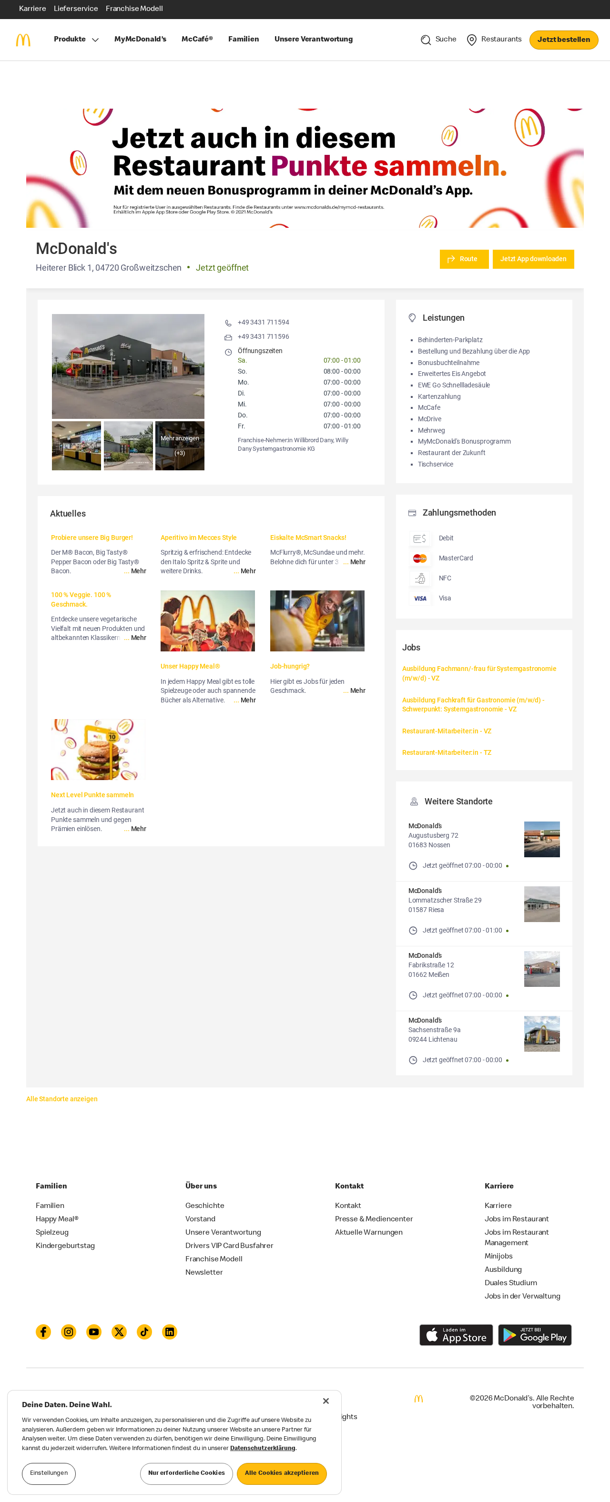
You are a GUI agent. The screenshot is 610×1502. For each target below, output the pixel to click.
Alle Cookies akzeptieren (282, 1474)
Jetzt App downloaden (533, 259)
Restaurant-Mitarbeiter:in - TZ (447, 752)
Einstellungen (49, 1474)
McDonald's (425, 826)
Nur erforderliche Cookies (186, 1474)
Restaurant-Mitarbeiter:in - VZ (447, 731)
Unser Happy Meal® (190, 666)
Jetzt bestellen (564, 40)
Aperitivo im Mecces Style (199, 537)
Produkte (70, 40)
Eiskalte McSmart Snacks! (308, 537)
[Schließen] (325, 1400)
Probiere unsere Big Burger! (92, 537)
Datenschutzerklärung (262, 1449)
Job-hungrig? (290, 666)
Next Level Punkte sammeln (92, 795)
